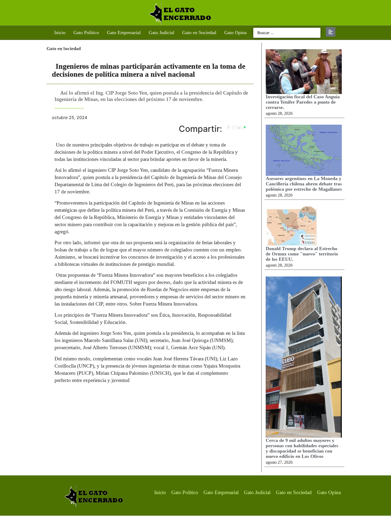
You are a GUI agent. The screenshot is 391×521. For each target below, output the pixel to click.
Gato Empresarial (124, 32)
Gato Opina (235, 32)
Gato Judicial (161, 32)
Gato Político (86, 32)
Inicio (59, 32)
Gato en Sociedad (199, 32)
